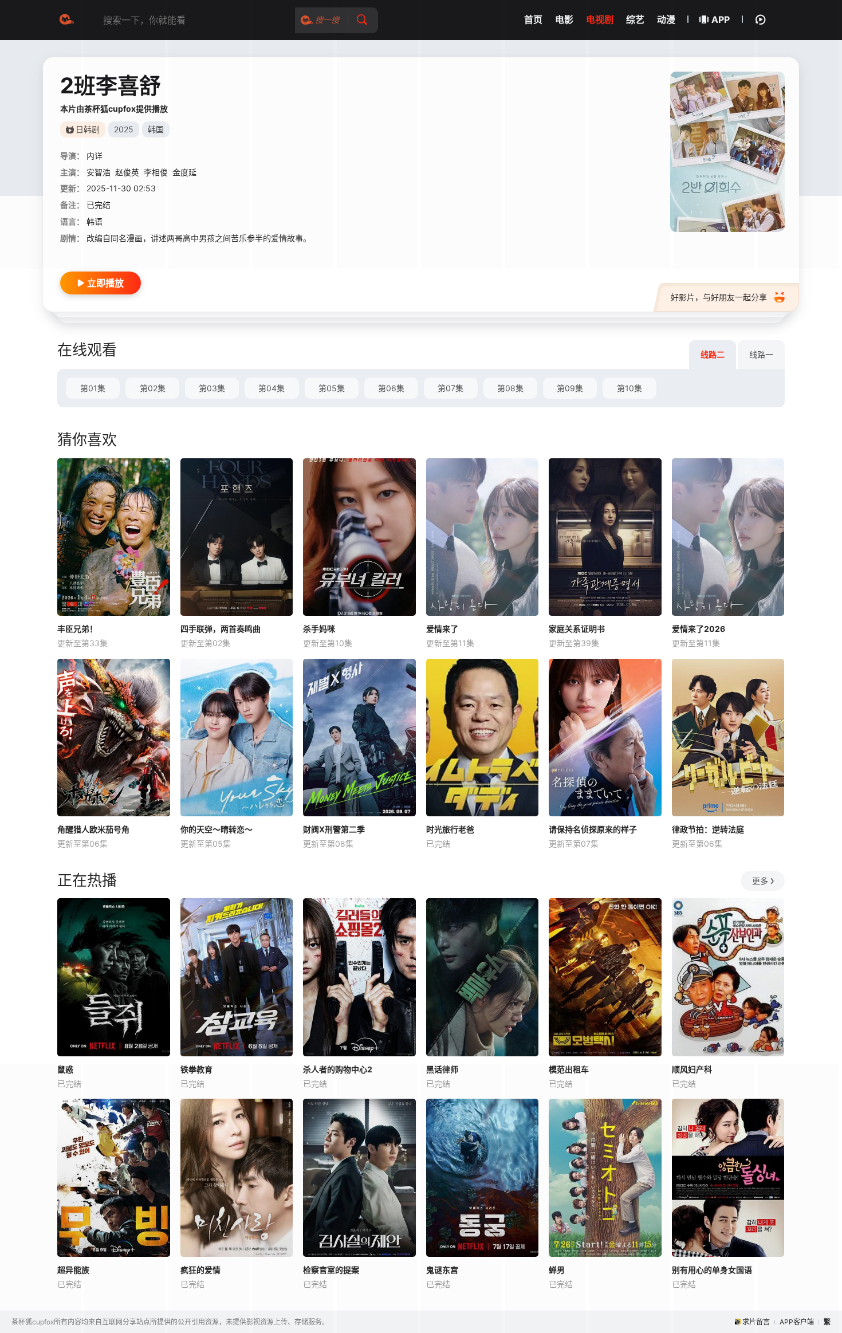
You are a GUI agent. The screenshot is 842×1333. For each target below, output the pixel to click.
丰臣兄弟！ (77, 629)
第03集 (212, 388)
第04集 (271, 388)
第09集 (570, 388)
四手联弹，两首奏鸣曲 (220, 629)
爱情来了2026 (698, 629)
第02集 (153, 388)
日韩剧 (88, 129)
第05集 (331, 388)
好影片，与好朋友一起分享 (719, 297)
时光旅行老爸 (450, 829)
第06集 (391, 388)
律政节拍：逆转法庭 (708, 829)
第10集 (629, 388)
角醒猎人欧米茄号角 (93, 829)
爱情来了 (442, 629)
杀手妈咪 (319, 629)
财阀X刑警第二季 (334, 829)
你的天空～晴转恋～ (216, 829)
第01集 (92, 388)
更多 (760, 881)
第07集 (450, 388)
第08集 (510, 388)
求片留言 (756, 1322)
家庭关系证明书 (577, 629)
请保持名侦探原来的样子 (593, 829)
